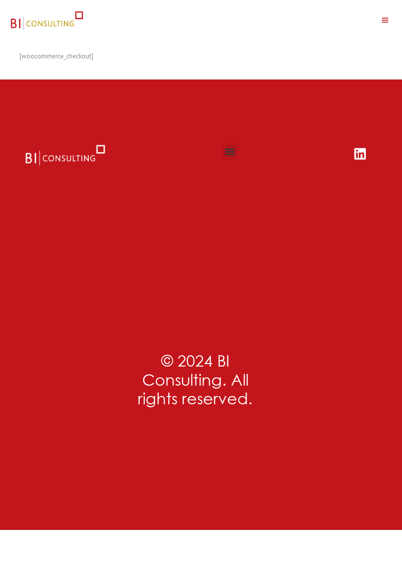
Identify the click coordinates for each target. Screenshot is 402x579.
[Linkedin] (360, 153)
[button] (385, 20)
